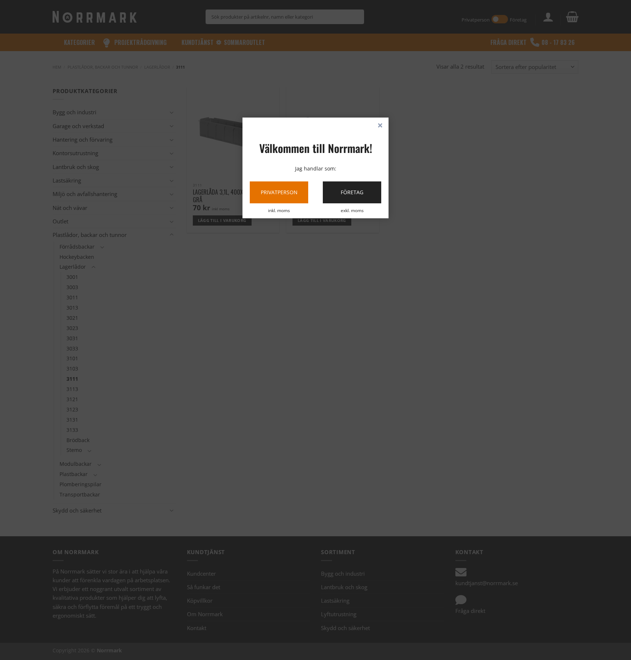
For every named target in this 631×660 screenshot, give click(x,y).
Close (380, 125)
